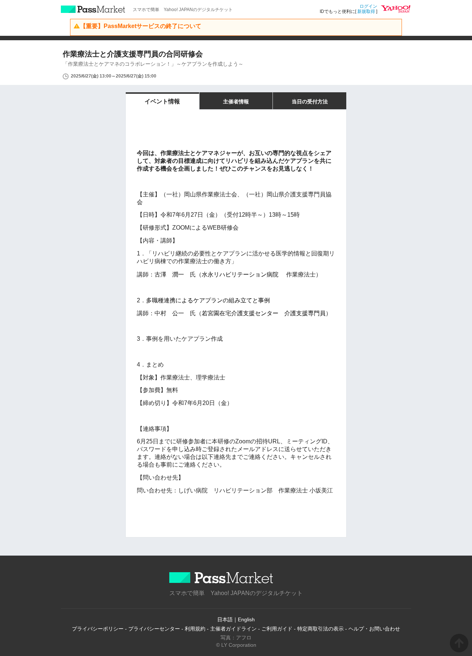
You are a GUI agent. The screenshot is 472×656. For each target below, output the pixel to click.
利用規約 (195, 629)
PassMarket (93, 9)
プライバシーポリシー (98, 629)
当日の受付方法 (310, 101)
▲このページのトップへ (459, 643)
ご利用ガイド (276, 629)
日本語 (225, 619)
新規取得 (366, 11)
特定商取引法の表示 (320, 629)
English (246, 619)
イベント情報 (162, 101)
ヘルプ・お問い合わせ (374, 629)
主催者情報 (236, 101)
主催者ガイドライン (233, 629)
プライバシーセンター (154, 629)
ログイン (368, 6)
